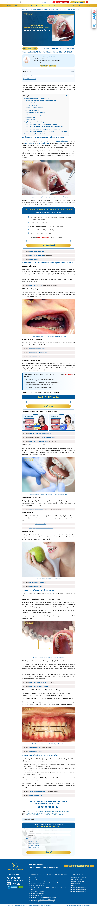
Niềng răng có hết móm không (38, 352)
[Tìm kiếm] (20, 2)
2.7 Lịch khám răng (30, 117)
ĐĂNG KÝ (48, 852)
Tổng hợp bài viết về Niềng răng (79, 891)
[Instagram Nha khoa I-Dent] (46, 807)
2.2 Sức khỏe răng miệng (31, 105)
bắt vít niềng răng (44, 143)
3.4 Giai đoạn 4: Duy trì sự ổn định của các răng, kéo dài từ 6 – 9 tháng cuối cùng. (46, 131)
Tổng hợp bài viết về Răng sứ (79, 889)
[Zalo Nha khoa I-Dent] (53, 806)
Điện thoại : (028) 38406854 (38, 880)
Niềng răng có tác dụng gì (36, 251)
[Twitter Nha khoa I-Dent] (49, 807)
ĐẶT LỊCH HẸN (78, 2)
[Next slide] (73, 422)
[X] (15, 878)
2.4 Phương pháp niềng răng (32, 110)
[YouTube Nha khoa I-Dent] (42, 807)
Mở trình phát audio (30, 75)
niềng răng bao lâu (40, 524)
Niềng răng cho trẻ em (35, 285)
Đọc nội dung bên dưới (29, 79)
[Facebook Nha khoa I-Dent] (39, 807)
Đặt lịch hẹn (44, 65)
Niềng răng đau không (35, 751)
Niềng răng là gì (34, 259)
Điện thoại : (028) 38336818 (37, 886)
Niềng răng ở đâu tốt (35, 586)
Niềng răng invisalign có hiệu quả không (41, 528)
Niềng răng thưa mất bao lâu (37, 348)
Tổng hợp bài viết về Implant (79, 887)
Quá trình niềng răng (35, 747)
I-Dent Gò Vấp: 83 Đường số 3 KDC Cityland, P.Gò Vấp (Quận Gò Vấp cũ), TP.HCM (48, 888)
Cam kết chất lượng (76, 883)
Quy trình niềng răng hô (36, 356)
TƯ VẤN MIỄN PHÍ (48, 245)
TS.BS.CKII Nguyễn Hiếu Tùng (48, 57)
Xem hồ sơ (52, 65)
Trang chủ (24, 9)
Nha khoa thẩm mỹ (40, 5)
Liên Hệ (88, 5)
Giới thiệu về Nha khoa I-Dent (79, 877)
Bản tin (37, 2)
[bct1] (12, 887)
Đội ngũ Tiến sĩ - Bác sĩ (77, 879)
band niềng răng (30, 143)
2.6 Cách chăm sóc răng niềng (33, 115)
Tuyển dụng (43, 2)
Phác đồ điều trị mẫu (28, 819)
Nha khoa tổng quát (53, 5)
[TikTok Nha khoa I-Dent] (57, 806)
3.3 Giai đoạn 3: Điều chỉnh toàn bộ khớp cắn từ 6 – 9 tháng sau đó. (42, 129)
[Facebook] (8, 878)
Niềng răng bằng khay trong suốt (38, 441)
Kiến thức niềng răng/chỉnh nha (35, 9)
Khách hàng (72, 5)
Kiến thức (80, 5)
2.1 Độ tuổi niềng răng (30, 103)
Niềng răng (30, 5)
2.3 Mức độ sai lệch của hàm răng (34, 107)
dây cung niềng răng (62, 141)
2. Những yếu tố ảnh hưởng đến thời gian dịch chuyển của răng (39, 100)
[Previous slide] (24, 422)
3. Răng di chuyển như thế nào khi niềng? (33, 122)
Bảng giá (64, 5)
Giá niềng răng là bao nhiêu (37, 582)
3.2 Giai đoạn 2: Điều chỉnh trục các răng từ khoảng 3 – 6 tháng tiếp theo (44, 126)
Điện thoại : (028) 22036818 (37, 893)
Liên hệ (74, 885)
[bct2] (20, 887)
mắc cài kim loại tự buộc (48, 437)
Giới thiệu (9, 5)
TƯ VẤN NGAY (48, 406)
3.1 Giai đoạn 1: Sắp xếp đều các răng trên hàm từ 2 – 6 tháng (41, 124)
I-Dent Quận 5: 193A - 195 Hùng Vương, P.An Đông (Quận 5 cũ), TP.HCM (48, 882)
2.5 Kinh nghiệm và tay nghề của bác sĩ (35, 112)
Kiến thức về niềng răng (36, 795)
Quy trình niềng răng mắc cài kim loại (40, 433)
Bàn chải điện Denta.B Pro (36, 509)
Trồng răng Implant (19, 5)
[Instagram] (18, 878)
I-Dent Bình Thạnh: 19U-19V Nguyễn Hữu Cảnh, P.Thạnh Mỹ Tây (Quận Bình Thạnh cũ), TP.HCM (49, 875)
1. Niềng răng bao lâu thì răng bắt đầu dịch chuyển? (36, 98)
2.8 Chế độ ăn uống (30, 119)
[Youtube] (12, 878)
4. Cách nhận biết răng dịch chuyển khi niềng (34, 133)
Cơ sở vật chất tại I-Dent (78, 881)
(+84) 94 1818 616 (62, 2)
